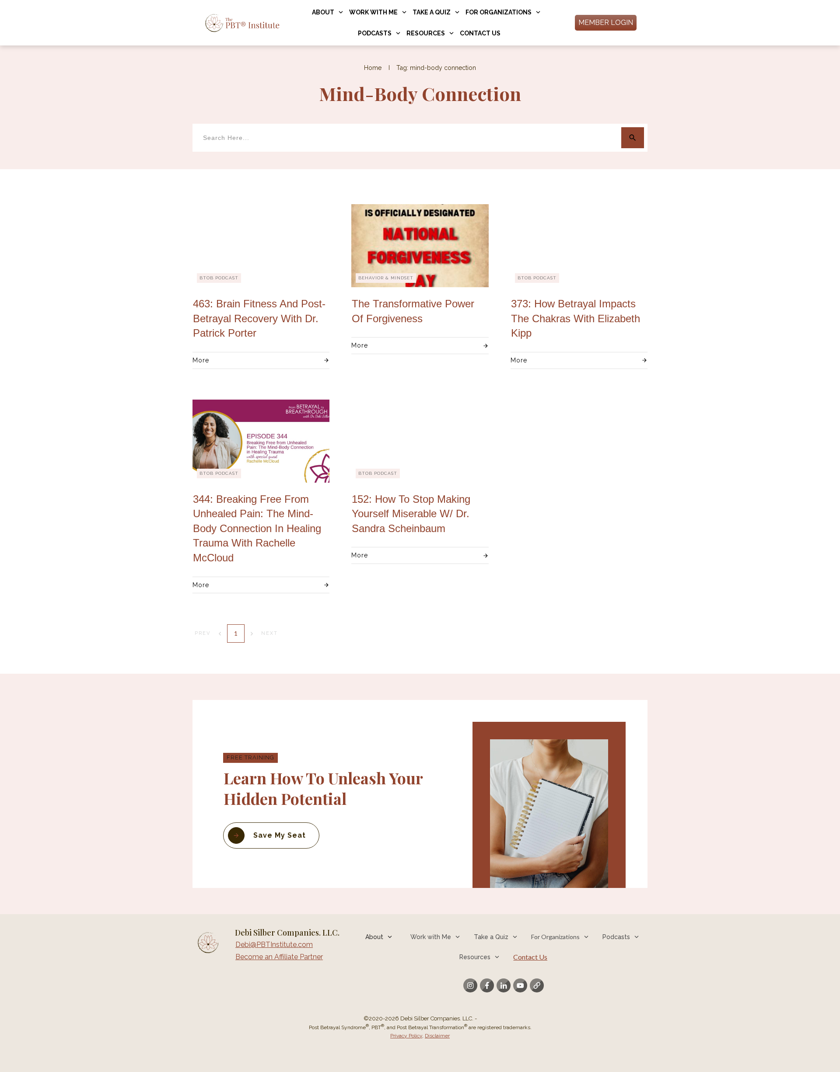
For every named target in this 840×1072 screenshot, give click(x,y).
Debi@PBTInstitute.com (274, 944)
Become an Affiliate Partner (279, 957)
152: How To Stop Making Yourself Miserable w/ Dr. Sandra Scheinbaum (411, 513)
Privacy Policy (406, 1036)
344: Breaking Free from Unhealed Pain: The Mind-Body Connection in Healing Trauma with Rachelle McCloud (257, 528)
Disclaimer (437, 1036)
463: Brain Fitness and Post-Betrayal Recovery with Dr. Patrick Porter (259, 318)
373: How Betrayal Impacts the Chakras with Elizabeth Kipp (575, 318)
